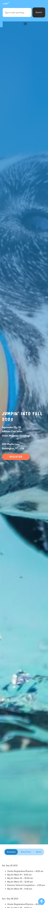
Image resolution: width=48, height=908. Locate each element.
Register (15, 457)
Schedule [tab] (11, 852)
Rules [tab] (38, 852)
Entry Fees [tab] (26, 852)
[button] (25, 23)
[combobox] (17, 12)
